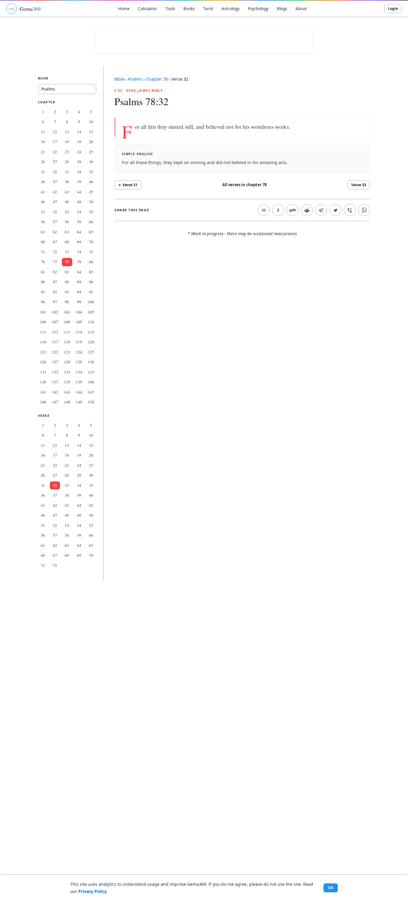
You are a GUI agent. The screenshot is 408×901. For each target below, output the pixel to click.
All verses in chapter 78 (244, 184)
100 (91, 302)
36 (43, 181)
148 (67, 402)
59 (79, 221)
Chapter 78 (157, 79)
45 (91, 192)
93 (67, 292)
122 (55, 352)
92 (55, 292)
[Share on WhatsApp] (364, 210)
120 (91, 342)
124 (79, 352)
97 (55, 302)
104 (79, 312)
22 (55, 151)
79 (79, 261)
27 (55, 161)
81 (43, 272)
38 (67, 181)
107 (55, 322)
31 (43, 172)
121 (43, 352)
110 (91, 322)
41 (43, 192)
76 (43, 261)
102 (55, 312)
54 (79, 212)
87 (55, 281)
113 (67, 332)
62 (55, 232)
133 (67, 372)
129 (79, 362)
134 (79, 372)
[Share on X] (335, 210)
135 (91, 372)
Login (393, 8)
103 (67, 312)
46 (43, 201)
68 (67, 241)
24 (79, 151)
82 (55, 272)
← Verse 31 (127, 184)
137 (55, 382)
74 (79, 252)
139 (79, 382)
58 (67, 221)
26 (43, 161)
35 (91, 172)
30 (91, 161)
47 (55, 201)
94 (79, 292)
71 (43, 252)
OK (330, 887)
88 (67, 281)
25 (91, 151)
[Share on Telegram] (321, 210)
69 (79, 241)
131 (43, 372)
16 (43, 141)
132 (55, 372)
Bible (119, 79)
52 (55, 212)
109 (79, 322)
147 (55, 402)
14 (79, 131)
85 (91, 272)
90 (91, 281)
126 (43, 362)
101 (43, 312)
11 (43, 131)
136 (43, 382)
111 (43, 332)
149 (79, 402)
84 (79, 272)
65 (91, 232)
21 (43, 151)
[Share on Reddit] (306, 210)
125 (91, 352)
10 (91, 121)
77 (55, 261)
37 (55, 181)
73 (67, 252)
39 (79, 181)
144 (79, 392)
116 (43, 342)
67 (55, 241)
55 (91, 212)
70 (91, 241)
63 (67, 232)
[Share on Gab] (292, 210)
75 (91, 252)
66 (43, 241)
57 (55, 221)
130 (91, 362)
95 (91, 292)
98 (67, 302)
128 (67, 362)
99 (79, 302)
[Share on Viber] (349, 210)
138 (67, 382)
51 (43, 212)
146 (43, 402)
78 (67, 261)
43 (67, 192)
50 (91, 201)
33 (67, 172)
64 (79, 232)
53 (67, 212)
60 (91, 221)
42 (55, 192)
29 (79, 161)
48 (67, 201)
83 (67, 272)
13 (67, 131)
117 (55, 342)
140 (91, 382)
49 (79, 201)
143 (67, 392)
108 (67, 322)
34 (79, 172)
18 (67, 141)
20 (91, 141)
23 (67, 151)
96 (43, 302)
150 (91, 402)
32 (55, 172)
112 (55, 332)
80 (91, 261)
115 (91, 332)
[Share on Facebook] (278, 210)
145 (91, 392)
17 (55, 141)
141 (43, 392)
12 (55, 131)
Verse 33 (358, 184)
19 (79, 141)
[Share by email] (263, 210)
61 (43, 232)
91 (43, 292)
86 (43, 281)
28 (67, 161)
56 (43, 221)
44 (79, 192)
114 (79, 332)
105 (91, 312)
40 (91, 181)
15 (91, 131)
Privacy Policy (92, 891)
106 (43, 322)
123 (67, 352)
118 (67, 342)
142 (55, 392)
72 (55, 252)
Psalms (135, 79)
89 (79, 281)
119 (79, 342)
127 (55, 362)
